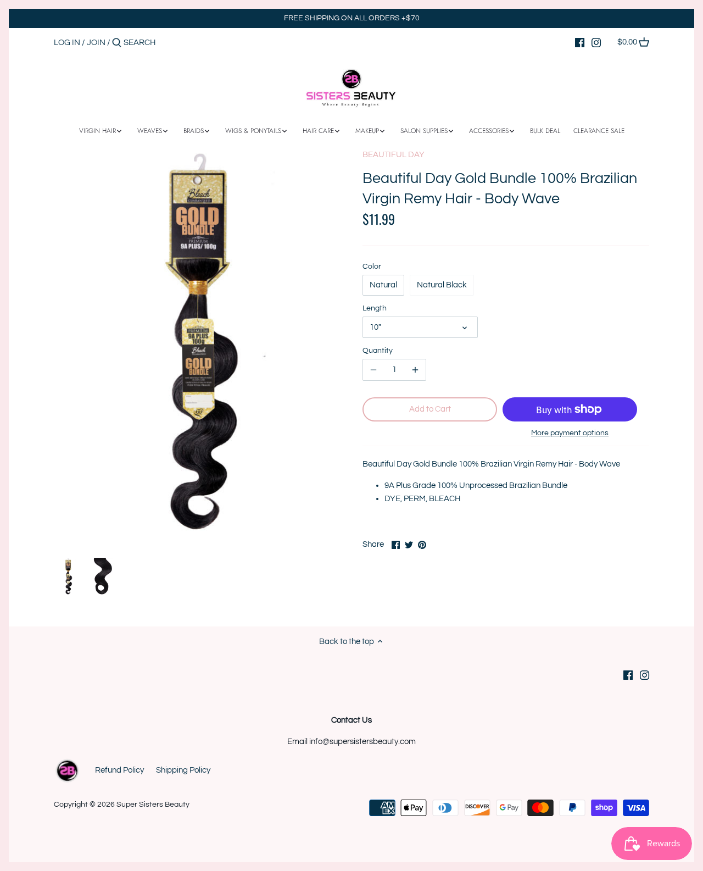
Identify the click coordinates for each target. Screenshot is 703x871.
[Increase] (415, 369)
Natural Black (442, 285)
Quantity (377, 350)
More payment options (570, 433)
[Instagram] (596, 42)
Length (374, 308)
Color (371, 266)
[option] (68, 576)
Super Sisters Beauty (152, 804)
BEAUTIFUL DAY (393, 155)
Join (96, 42)
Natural (383, 285)
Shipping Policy (183, 770)
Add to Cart (430, 409)
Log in (67, 42)
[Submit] (116, 43)
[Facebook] (579, 42)
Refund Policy (119, 770)
